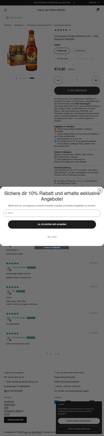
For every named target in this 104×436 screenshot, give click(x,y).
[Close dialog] (100, 190)
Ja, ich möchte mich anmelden (52, 224)
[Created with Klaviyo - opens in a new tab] (52, 247)
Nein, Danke (52, 237)
